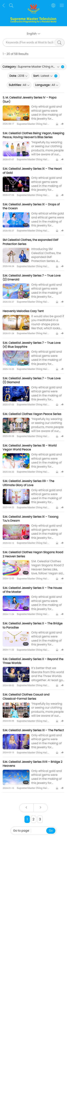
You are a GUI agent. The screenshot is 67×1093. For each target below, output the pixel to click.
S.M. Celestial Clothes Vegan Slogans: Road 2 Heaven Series (33, 554)
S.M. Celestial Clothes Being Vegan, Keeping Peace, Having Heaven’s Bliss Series (33, 135)
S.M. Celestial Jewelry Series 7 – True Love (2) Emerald (32, 277)
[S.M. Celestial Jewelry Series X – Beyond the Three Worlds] (16, 674)
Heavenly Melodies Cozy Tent (23, 311)
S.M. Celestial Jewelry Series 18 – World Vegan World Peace (30, 447)
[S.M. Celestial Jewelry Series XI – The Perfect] (16, 741)
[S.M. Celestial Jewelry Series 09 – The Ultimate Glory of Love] (16, 496)
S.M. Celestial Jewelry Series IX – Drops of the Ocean (31, 206)
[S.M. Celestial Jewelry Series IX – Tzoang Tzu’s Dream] (16, 532)
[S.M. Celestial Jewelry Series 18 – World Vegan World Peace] (16, 461)
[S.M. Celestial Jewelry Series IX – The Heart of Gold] (16, 184)
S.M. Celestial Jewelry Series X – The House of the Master (32, 590)
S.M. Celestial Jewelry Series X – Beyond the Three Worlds (33, 661)
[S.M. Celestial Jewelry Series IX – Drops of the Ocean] (16, 220)
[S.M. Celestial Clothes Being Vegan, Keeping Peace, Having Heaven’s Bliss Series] (16, 148)
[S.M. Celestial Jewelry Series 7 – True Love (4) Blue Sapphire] (16, 358)
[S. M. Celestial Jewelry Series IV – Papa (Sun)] (16, 113)
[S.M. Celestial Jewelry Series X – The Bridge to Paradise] (16, 639)
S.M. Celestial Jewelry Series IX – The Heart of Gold (32, 171)
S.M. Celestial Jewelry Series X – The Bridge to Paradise (33, 625)
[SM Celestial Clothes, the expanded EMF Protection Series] (16, 255)
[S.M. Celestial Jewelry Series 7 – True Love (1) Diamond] (16, 393)
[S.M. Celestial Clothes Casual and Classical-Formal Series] (16, 710)
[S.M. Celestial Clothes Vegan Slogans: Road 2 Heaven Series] (16, 567)
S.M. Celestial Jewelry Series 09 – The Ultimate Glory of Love (28, 483)
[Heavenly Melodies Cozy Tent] (16, 322)
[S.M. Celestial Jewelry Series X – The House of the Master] (16, 603)
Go (51, 830)
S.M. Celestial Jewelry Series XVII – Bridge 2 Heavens (32, 764)
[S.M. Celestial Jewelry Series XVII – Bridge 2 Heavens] (16, 777)
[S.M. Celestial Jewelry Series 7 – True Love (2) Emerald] (16, 291)
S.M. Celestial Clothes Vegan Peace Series (32, 414)
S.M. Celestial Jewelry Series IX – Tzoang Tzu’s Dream (30, 519)
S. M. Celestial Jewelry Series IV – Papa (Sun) (29, 99)
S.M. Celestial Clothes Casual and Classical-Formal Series (26, 696)
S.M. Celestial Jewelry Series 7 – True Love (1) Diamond (32, 380)
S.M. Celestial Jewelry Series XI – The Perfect (33, 730)
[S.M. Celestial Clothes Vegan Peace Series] (16, 425)
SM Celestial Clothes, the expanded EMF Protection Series (31, 242)
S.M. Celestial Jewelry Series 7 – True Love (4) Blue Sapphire (32, 345)
